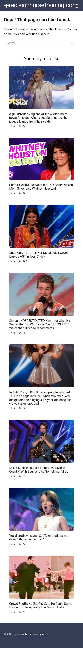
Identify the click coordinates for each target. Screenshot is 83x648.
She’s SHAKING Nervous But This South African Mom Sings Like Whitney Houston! (41, 186)
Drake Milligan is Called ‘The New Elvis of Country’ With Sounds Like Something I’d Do (38, 469)
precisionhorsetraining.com (42, 5)
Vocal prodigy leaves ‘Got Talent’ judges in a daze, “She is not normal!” (38, 537)
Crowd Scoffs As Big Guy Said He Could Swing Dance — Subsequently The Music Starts (40, 605)
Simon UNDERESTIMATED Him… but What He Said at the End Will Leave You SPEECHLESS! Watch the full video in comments (39, 324)
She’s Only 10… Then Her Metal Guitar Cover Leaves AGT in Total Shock (38, 254)
